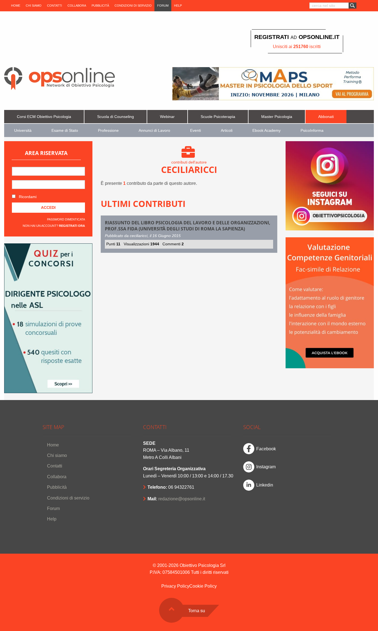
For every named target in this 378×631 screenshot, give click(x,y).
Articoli (226, 130)
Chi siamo (34, 5)
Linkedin (264, 485)
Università (23, 130)
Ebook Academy (266, 130)
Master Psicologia (276, 117)
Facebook (266, 448)
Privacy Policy (175, 586)
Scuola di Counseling (115, 117)
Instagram (266, 466)
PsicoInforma (312, 130)
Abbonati (326, 117)
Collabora (77, 5)
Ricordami (27, 196)
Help (178, 5)
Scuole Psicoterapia (218, 117)
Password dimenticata (66, 219)
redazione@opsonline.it (181, 498)
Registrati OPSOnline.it (297, 37)
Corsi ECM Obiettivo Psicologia (44, 117)
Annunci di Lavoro (154, 130)
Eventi (195, 130)
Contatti (54, 5)
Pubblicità (100, 5)
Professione (108, 130)
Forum (163, 5)
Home (15, 5)
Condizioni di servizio (133, 5)
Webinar (167, 117)
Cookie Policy (203, 586)
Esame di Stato (64, 130)
